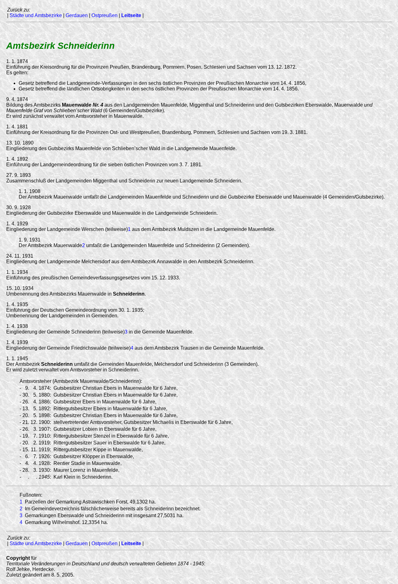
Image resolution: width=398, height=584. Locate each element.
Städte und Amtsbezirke (36, 15)
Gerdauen (77, 15)
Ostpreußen (104, 15)
